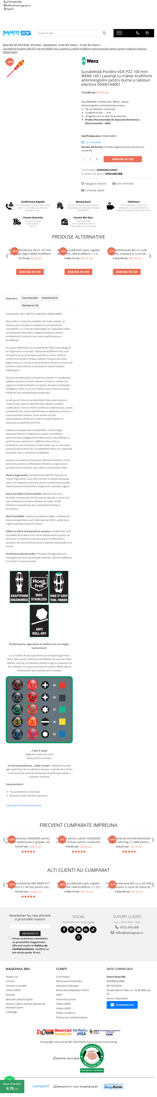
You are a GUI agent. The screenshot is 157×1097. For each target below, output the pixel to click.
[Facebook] (64, 929)
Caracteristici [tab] (30, 298)
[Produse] (119, 34)
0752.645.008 (13, 1)
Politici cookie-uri (65, 1013)
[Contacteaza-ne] (137, 33)
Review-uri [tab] (30, 305)
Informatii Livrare (66, 999)
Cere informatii (124, 183)
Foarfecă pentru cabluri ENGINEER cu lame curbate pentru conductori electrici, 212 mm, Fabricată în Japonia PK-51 (78, 840)
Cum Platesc (63, 976)
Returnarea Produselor (69, 981)
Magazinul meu (18, 969)
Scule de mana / (90, 45)
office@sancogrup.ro (18, 5)
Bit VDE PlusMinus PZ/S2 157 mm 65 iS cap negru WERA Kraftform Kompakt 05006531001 (30, 252)
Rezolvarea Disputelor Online (72, 990)
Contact (10, 981)
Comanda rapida (94, 190)
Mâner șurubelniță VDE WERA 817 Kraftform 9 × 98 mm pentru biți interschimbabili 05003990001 (28, 885)
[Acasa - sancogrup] (17, 33)
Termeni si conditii (16, 985)
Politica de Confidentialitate (29, 947)
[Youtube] (78, 929)
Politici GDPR (13, 990)
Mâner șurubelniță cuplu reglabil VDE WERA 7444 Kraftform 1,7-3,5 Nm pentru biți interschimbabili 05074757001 (78, 252)
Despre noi (12, 976)
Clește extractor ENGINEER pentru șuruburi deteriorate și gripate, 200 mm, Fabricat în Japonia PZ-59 (28, 840)
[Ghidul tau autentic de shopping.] (40, 1086)
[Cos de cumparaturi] (147, 33)
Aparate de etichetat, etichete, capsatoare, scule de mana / (41, 45)
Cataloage (11, 1012)
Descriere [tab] (11, 298)
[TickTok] (93, 929)
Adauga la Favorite (95, 183)
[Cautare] (104, 33)
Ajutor (10, 9)
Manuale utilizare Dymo (19, 999)
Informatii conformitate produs (23, 805)
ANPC (59, 994)
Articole (10, 994)
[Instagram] (78, 937)
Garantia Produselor (67, 985)
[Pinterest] (71, 929)
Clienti (61, 969)
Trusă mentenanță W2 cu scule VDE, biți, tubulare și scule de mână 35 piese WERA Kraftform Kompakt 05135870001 (127, 252)
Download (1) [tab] (50, 298)
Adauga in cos (123, 159)
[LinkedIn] (86, 929)
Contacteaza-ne (125, 1004)
